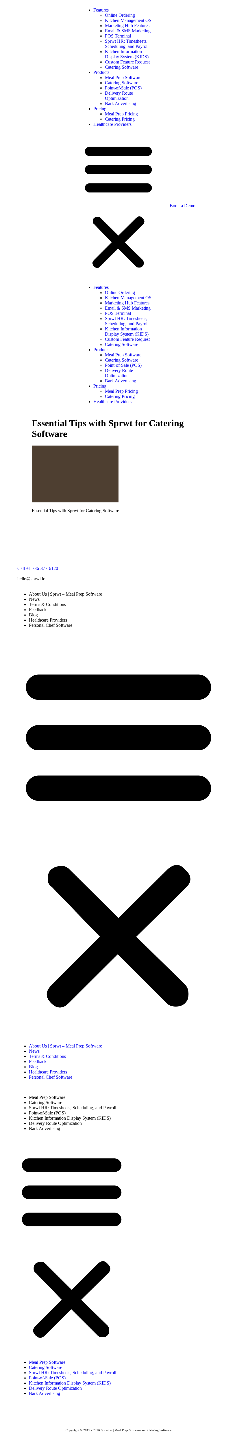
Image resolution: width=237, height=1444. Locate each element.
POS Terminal (118, 35)
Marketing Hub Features (127, 25)
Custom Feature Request (127, 61)
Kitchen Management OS (128, 20)
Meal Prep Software (123, 77)
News (34, 599)
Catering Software (121, 67)
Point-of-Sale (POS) (123, 87)
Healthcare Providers (112, 124)
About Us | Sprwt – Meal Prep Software (65, 594)
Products (101, 72)
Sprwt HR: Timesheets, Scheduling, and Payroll (127, 44)
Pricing (99, 108)
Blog (33, 614)
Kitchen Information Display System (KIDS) (127, 54)
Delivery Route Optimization (119, 96)
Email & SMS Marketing (128, 30)
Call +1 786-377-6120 (37, 568)
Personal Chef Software (50, 625)
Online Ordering (120, 15)
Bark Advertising (120, 103)
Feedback (38, 609)
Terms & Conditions (47, 604)
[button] (118, 206)
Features (101, 10)
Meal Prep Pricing (121, 113)
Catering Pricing (120, 119)
